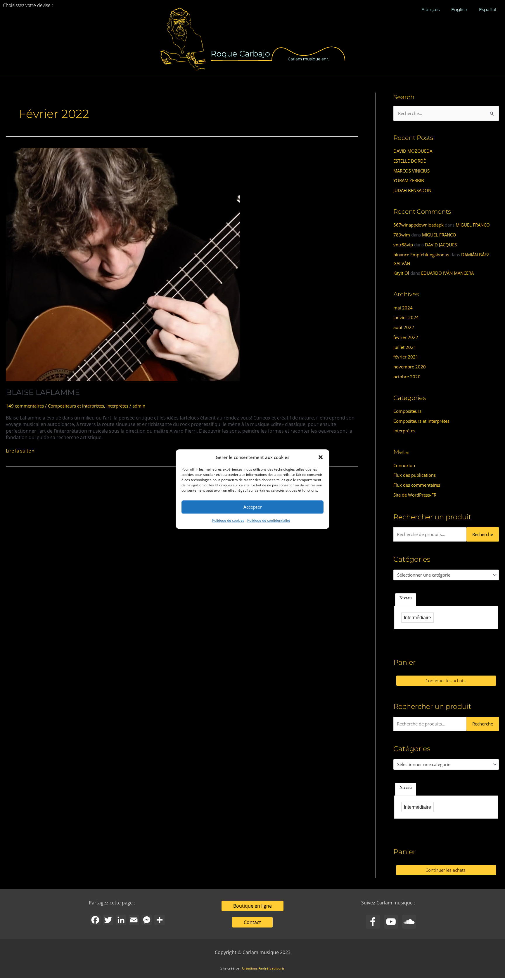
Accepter (252, 507)
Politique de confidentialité (268, 520)
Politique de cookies (228, 520)
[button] (321, 457)
